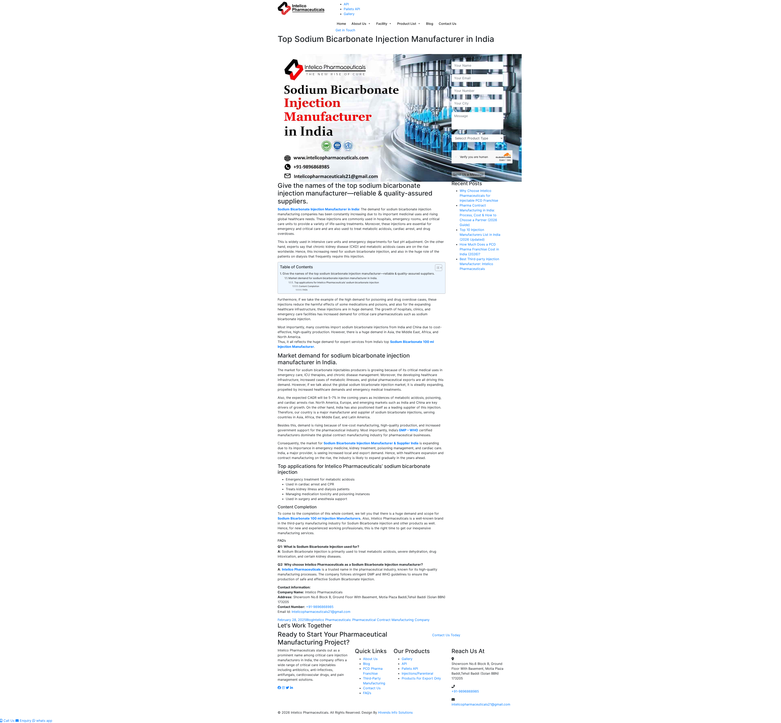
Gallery (349, 14)
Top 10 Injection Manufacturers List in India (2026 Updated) (480, 234)
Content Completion (309, 286)
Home (341, 24)
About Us (358, 24)
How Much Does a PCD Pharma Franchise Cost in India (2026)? (479, 249)
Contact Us (447, 24)
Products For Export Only (421, 678)
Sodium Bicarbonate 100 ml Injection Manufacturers (319, 518)
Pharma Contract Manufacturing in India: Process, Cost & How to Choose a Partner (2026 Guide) (478, 215)
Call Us (8, 721)
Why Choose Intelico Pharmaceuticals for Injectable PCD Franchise (479, 195)
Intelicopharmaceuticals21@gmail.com (321, 612)
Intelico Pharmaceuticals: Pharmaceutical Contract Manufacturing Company (371, 620)
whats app (43, 721)
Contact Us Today (446, 635)
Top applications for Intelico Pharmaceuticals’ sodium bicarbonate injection (336, 282)
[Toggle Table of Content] (436, 267)
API (346, 4)
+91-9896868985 (320, 607)
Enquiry (25, 721)
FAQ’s (305, 290)
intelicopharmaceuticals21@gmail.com (481, 704)
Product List (406, 24)
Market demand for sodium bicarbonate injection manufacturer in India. (332, 278)
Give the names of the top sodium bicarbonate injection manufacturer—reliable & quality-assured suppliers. (359, 273)
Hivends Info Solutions (395, 712)
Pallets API (352, 9)
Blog (429, 24)
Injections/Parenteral (417, 673)
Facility (381, 24)
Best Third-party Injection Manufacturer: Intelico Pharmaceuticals (479, 264)
